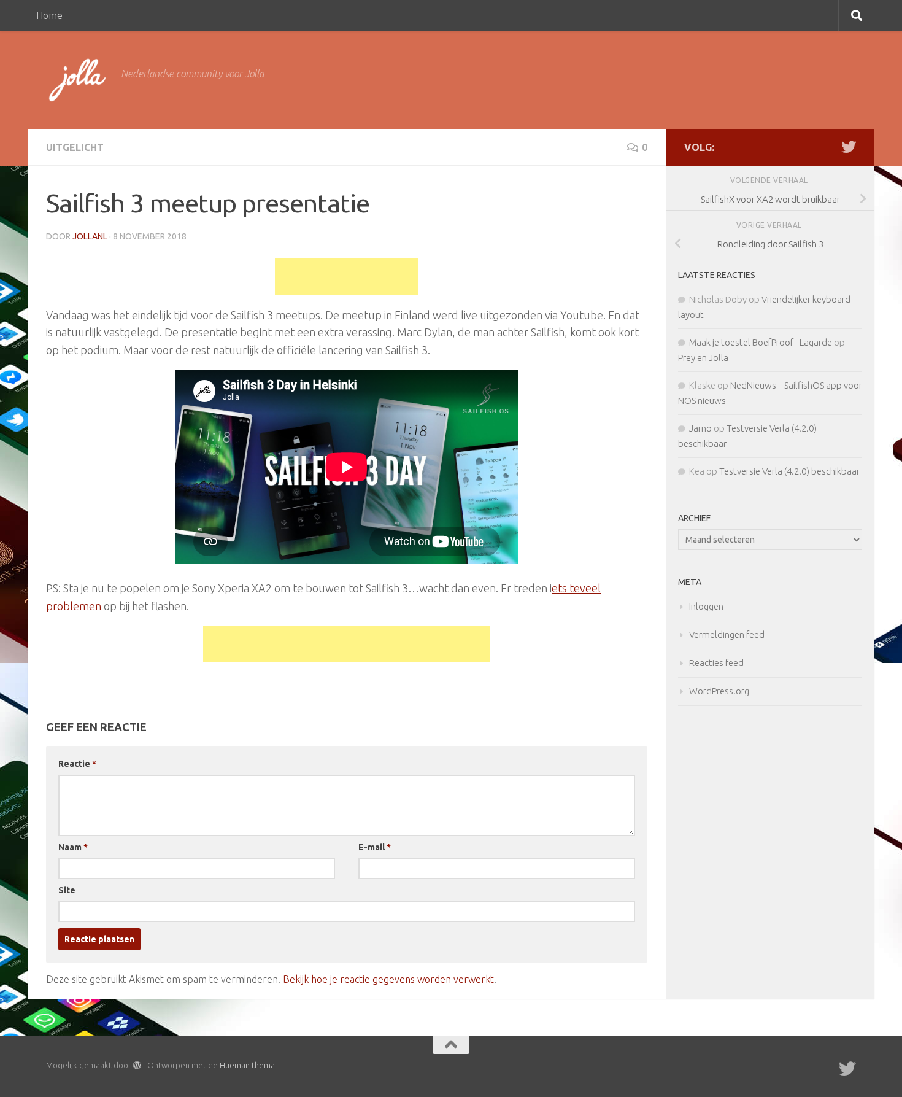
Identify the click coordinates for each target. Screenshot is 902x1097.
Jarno (700, 428)
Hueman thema (247, 1065)
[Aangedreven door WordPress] (137, 1065)
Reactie (77, 764)
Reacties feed (716, 662)
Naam (73, 847)
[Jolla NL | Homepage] (77, 79)
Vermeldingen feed (727, 634)
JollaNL (89, 236)
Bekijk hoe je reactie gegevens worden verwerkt (388, 979)
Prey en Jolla (703, 357)
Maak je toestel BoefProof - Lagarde (760, 342)
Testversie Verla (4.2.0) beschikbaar (789, 471)
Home (49, 15)
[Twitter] (848, 146)
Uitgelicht (75, 147)
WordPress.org (719, 691)
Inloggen (706, 606)
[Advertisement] (346, 276)
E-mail (374, 847)
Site (66, 890)
